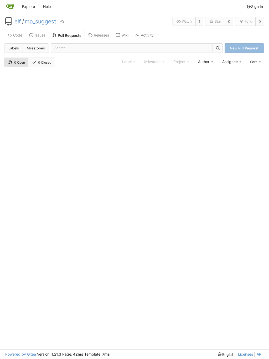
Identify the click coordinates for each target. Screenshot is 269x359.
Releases (101, 35)
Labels (13, 48)
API (259, 354)
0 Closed (44, 62)
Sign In (257, 6)
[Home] (10, 6)
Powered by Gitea (20, 354)
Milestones (36, 48)
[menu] (256, 61)
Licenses (245, 354)
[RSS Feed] (62, 21)
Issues (40, 35)
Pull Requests (69, 35)
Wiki (124, 35)
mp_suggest (40, 21)
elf (17, 21)
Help (47, 6)
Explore (28, 6)
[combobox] (206, 62)
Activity (147, 35)
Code (17, 35)
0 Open (19, 62)
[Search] (218, 48)
